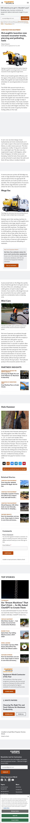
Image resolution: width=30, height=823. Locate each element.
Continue (8, 553)
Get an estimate (11, 265)
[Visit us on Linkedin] (9, 780)
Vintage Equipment (7, 619)
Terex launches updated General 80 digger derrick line (9, 484)
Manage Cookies (15, 811)
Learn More (9, 691)
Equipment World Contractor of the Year (14, 675)
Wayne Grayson (5, 44)
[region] (15, 808)
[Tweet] (20, 463)
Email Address (7, 545)
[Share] (12, 463)
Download (9, 714)
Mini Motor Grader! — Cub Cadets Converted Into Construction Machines (9, 623)
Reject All (15, 815)
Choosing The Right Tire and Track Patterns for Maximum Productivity (10, 375)
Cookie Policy (6, 808)
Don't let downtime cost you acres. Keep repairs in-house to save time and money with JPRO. (10, 518)
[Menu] (2, 2)
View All (21, 714)
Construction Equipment (11, 30)
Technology (4, 600)
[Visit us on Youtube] (13, 780)
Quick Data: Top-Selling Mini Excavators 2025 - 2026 (8, 634)
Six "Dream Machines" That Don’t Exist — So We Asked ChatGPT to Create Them (14, 605)
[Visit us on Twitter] (5, 780)
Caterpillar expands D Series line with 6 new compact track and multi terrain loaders (10, 495)
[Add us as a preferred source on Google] (8, 463)
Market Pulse (5, 631)
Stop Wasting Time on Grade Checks (10, 386)
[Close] (28, 796)
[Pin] (24, 463)
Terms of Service (8, 23)
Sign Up (5, 772)
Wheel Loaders (5, 643)
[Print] (4, 463)
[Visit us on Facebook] (2, 780)
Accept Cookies (15, 820)
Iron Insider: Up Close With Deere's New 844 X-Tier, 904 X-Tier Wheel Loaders (9, 646)
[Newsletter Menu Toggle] (28, 2)
